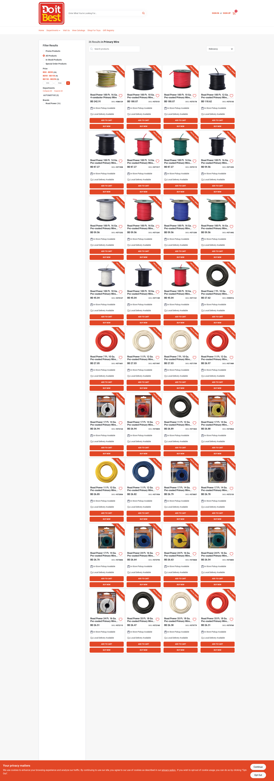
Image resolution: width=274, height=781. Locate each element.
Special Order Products (56, 63)
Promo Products (53, 51)
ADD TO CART (106, 120)
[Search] (144, 13)
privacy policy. (169, 770)
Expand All (58, 91)
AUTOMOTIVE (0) (51, 95)
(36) (53, 103)
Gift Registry (108, 30)
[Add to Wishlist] (120, 95)
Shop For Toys (93, 30)
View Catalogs (78, 30)
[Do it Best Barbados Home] (51, 13)
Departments (52, 30)
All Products (51, 55)
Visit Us (66, 30)
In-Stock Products (54, 59)
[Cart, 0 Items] (234, 13)
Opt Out (258, 775)
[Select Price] (68, 83)
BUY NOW (106, 126)
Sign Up (227, 13)
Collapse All (47, 91)
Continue (258, 767)
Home (41, 30)
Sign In (215, 13)
